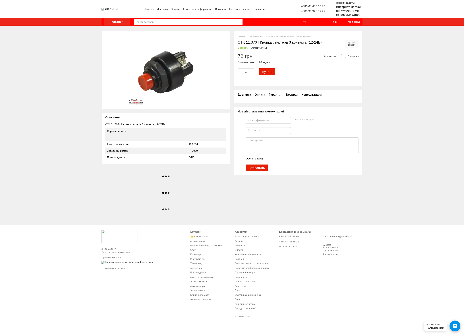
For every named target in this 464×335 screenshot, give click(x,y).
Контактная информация (197, 9)
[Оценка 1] (269, 158)
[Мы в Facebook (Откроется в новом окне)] (279, 9)
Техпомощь (196, 263)
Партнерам (241, 277)
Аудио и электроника (202, 277)
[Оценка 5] (293, 158)
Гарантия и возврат (245, 272)
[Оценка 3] (281, 158)
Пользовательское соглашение (247, 9)
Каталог (149, 9)
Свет (193, 250)
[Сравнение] (314, 22)
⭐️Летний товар (199, 236)
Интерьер (195, 254)
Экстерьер (196, 268)
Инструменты (197, 259)
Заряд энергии (198, 290)
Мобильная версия (115, 268)
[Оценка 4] (287, 158)
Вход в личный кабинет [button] (247, 236)
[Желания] (322, 22)
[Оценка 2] (275, 158)
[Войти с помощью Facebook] (317, 120)
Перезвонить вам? (288, 246)
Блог (237, 290)
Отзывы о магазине (245, 281)
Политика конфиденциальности (252, 268)
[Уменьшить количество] (240, 72)
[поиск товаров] (239, 22)
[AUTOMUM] (120, 236)
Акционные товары (200, 299)
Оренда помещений (245, 308)
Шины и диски (198, 272)
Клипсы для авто (199, 295)
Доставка (162, 9)
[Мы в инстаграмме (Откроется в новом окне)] (275, 9)
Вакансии (220, 9)
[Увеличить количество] (251, 72)
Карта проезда (330, 254)
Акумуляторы (197, 286)
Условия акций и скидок (248, 295)
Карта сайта (241, 286)
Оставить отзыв (259, 48)
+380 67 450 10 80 (313, 6)
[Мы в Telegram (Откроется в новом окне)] (283, 9)
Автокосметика (198, 281)
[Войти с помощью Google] (323, 120)
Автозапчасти (197, 241)
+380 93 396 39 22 (313, 11)
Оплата (175, 9)
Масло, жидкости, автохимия (206, 245)
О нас (238, 299)
